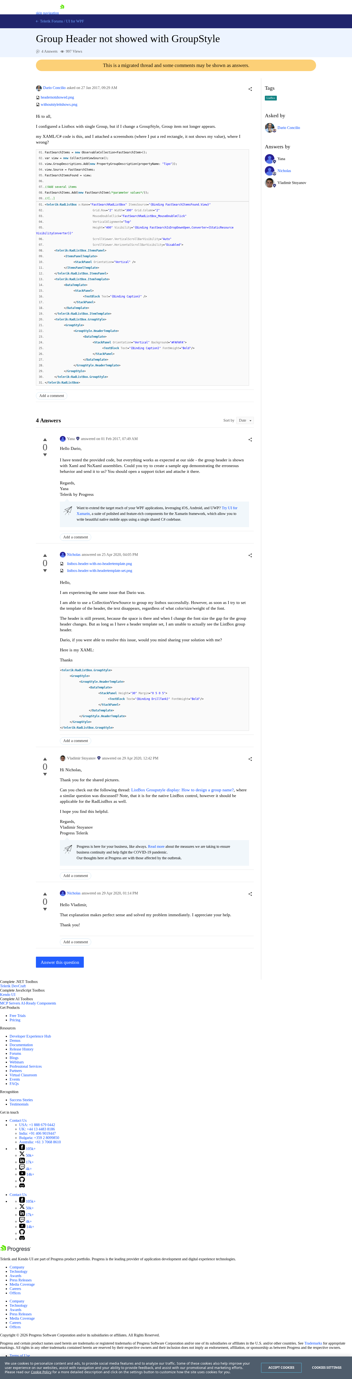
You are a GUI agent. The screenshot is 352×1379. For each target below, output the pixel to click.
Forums (15, 1053)
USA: (37, 1125)
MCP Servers (10, 1003)
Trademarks (313, 1343)
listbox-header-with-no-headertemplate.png (99, 564)
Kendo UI (7, 995)
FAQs (14, 1084)
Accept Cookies (281, 1367)
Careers (15, 1289)
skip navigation (47, 13)
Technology (19, 1271)
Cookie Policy (41, 1372)
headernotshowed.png (57, 97)
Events (15, 1079)
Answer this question (60, 962)
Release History (22, 1049)
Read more (156, 846)
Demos (15, 1040)
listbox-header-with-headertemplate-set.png (99, 571)
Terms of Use (20, 1356)
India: (37, 1133)
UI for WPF (75, 21)
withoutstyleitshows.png (59, 104)
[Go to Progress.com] (15, 1251)
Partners (16, 1071)
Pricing (15, 1020)
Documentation (21, 1045)
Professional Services (26, 1066)
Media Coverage (22, 1284)
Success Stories (21, 1100)
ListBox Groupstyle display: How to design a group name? (182, 789)
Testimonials (19, 1104)
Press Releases (21, 1280)
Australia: (40, 1142)
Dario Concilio (54, 88)
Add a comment (51, 396)
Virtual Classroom (23, 1075)
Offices (15, 1293)
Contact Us (18, 1120)
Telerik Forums (51, 21)
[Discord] (22, 1186)
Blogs (14, 1058)
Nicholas (73, 555)
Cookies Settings (326, 1367)
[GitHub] (22, 1181)
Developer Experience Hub (30, 1036)
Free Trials (18, 1016)
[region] (176, 1368)
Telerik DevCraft (13, 986)
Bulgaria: (39, 1138)
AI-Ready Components (38, 1003)
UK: (37, 1129)
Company (17, 1267)
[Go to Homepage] (62, 13)
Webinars (17, 1062)
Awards (15, 1276)
